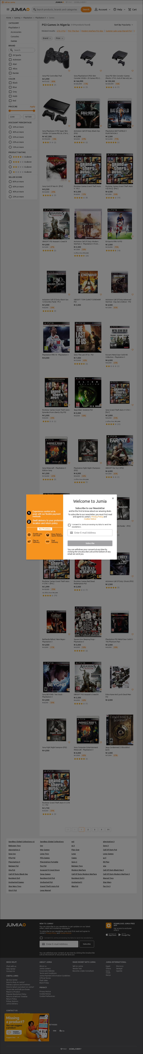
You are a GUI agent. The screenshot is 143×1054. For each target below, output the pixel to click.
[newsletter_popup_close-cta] (113, 498)
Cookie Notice (90, 519)
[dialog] (71, 527)
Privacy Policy (97, 517)
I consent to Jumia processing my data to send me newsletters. (91, 526)
